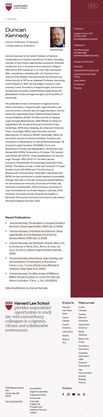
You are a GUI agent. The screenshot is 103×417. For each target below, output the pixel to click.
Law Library (67, 331)
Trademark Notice (38, 394)
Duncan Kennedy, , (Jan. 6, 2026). (36, 234)
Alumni (65, 335)
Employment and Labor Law (86, 70)
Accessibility (35, 388)
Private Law (79, 84)
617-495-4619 (80, 36)
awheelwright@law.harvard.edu (88, 55)
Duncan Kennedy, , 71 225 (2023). (34, 277)
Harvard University (13, 401)
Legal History (80, 80)
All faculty (12, 19)
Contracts (78, 66)
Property (78, 88)
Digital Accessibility (39, 391)
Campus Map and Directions (83, 317)
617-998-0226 (80, 52)
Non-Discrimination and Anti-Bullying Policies (85, 376)
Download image (56, 49)
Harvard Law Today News (67, 310)
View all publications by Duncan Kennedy (26, 287)
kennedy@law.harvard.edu (85, 38)
